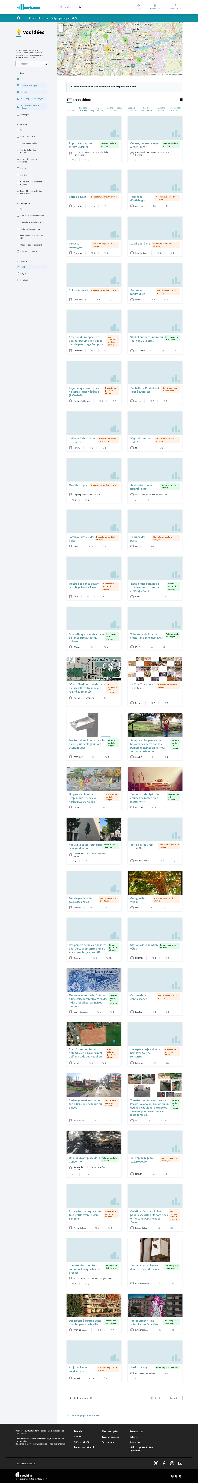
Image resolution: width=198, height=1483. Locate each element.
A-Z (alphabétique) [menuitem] (97, 109)
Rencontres (135, 1442)
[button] (20, 73)
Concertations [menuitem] (81, 1441)
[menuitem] (32, 63)
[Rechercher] (80, 7)
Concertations (36, 18)
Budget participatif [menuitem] (84, 1447)
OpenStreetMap (166, 74)
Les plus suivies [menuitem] (161, 109)
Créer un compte (110, 1436)
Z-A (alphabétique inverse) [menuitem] (114, 109)
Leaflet (154, 74)
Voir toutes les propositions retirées (83, 1415)
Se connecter (108, 1442)
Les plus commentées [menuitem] (147, 109)
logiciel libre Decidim (40, 1479)
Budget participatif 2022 (64, 18)
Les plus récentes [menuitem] (83, 109)
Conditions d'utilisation (25, 1463)
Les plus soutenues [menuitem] (131, 109)
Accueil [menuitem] (77, 1436)
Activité (134, 1436)
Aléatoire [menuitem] (71, 110)
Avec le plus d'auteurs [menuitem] (175, 109)
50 (91, 1397)
